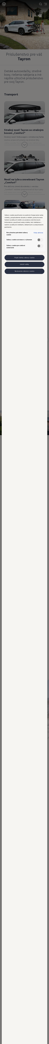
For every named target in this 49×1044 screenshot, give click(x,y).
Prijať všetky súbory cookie (24, 258)
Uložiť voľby (24, 264)
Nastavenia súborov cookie (24, 271)
